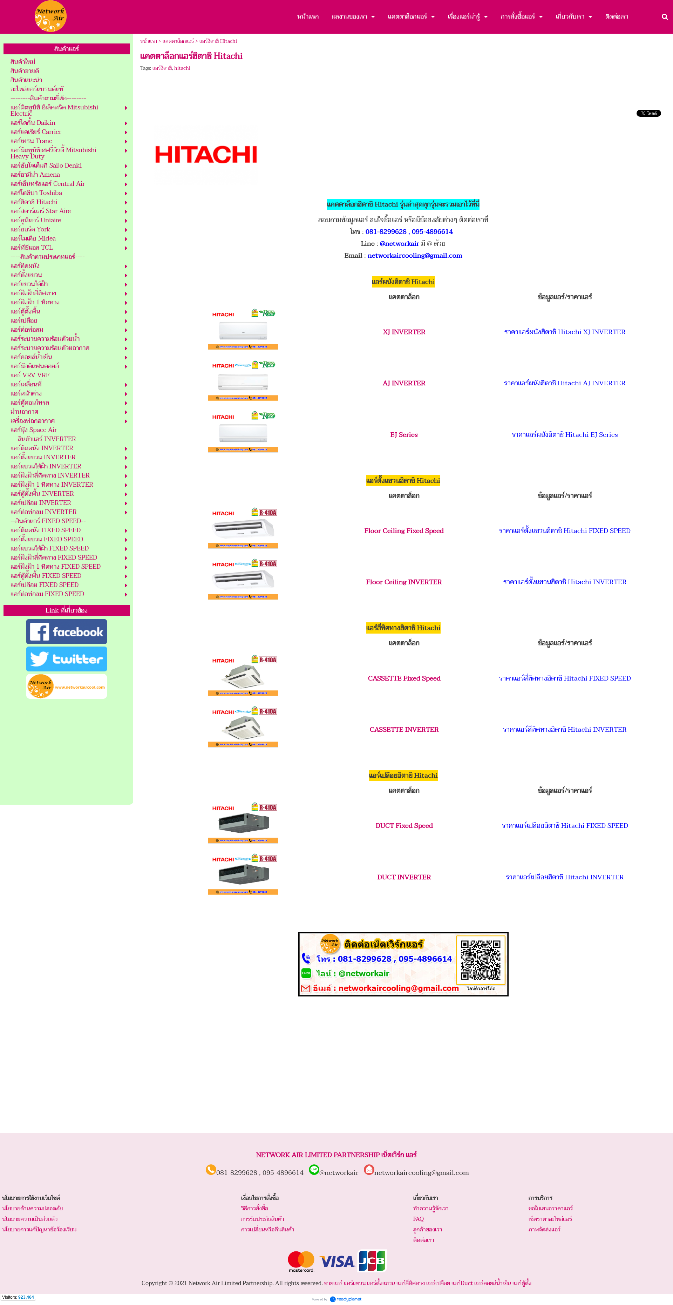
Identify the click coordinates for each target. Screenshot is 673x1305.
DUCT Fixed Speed (404, 825)
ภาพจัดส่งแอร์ (544, 1230)
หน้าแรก (148, 41)
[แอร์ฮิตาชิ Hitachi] (206, 153)
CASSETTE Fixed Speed (404, 678)
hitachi (182, 68)
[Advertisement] (67, 752)
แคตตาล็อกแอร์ (178, 41)
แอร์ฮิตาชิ (162, 68)
